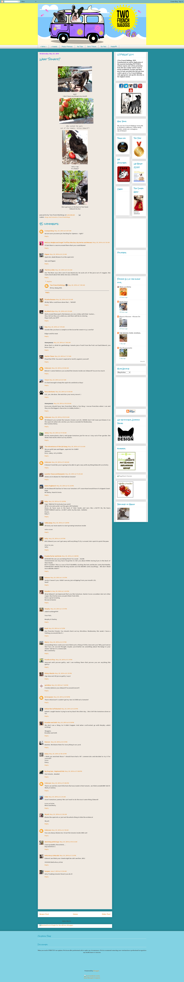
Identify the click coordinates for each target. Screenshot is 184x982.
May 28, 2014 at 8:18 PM (62, 697)
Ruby (46, 501)
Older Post (106, 914)
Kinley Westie (49, 673)
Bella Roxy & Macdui (52, 855)
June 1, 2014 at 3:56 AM (58, 871)
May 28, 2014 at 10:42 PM (58, 754)
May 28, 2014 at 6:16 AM (101, 242)
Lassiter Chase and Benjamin (55, 474)
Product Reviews (67, 47)
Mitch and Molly (125, 287)
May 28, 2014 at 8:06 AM (60, 368)
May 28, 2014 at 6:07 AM (63, 231)
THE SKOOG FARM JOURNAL (130, 333)
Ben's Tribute (91, 47)
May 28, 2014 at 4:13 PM (57, 628)
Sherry (47, 642)
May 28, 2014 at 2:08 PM (70, 556)
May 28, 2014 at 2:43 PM (58, 577)
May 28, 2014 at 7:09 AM (76, 285)
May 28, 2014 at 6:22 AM (58, 254)
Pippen (47, 254)
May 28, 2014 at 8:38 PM (66, 722)
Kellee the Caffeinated (53, 709)
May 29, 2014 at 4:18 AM (60, 830)
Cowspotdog (49, 231)
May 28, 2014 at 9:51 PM (59, 742)
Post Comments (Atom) (80, 921)
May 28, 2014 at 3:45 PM (60, 591)
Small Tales (123, 302)
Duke (46, 797)
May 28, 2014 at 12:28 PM (57, 501)
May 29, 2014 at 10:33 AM (68, 842)
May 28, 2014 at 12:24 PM (65, 486)
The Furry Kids (50, 270)
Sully (46, 538)
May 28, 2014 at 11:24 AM (76, 446)
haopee (47, 871)
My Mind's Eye (50, 311)
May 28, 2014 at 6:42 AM (63, 270)
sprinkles (48, 685)
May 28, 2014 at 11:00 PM (73, 771)
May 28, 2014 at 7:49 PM (60, 685)
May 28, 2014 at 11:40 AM (60, 462)
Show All (142, 361)
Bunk (46, 628)
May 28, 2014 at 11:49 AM (74, 474)
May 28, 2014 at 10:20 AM (62, 403)
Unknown (48, 368)
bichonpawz (49, 697)
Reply (47, 236)
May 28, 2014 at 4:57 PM (58, 642)
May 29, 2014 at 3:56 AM (58, 814)
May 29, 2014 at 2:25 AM (57, 797)
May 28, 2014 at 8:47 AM (58, 380)
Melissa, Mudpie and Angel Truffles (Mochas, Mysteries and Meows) (68, 242)
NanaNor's (48, 591)
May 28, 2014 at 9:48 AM (64, 391)
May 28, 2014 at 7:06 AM (62, 342)
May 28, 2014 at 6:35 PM (63, 673)
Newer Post (44, 914)
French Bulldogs (64, 217)
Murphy (47, 609)
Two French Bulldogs (57, 285)
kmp (46, 327)
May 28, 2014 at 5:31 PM (64, 659)
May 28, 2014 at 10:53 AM (60, 417)
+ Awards (54, 47)
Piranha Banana (50, 299)
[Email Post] (79, 215)
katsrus (47, 577)
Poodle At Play (50, 659)
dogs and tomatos (51, 217)
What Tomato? (50, 59)
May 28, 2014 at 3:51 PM (59, 609)
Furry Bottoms (50, 391)
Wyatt (47, 814)
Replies (49, 281)
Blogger (96, 971)
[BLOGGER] (131, 412)
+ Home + (43, 47)
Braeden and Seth (51, 722)
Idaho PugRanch (50, 486)
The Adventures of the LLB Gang (56, 446)
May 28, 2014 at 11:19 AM (58, 433)
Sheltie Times (49, 356)
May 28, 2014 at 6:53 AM (64, 299)
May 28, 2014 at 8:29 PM (69, 709)
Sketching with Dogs (52, 842)
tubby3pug (48, 523)
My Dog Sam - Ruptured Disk (54, 771)
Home (75, 914)
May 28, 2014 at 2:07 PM (57, 538)
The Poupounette (125, 348)
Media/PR (114, 47)
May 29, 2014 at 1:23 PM (68, 855)
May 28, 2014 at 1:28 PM (61, 523)
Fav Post (103, 47)
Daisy (47, 754)
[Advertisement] (130, 232)
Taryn (47, 380)
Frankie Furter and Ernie (53, 556)
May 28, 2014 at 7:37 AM (63, 356)
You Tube (80, 47)
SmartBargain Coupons (92, 978)
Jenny (47, 433)
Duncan (47, 742)
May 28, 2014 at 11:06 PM (60, 783)
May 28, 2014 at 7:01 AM (56, 327)
